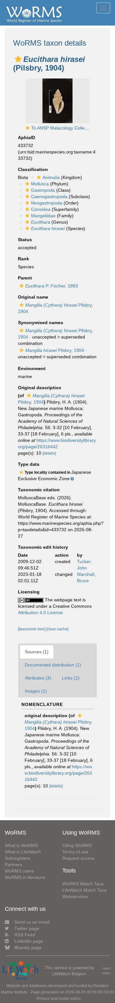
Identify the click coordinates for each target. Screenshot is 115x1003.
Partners (13, 864)
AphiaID (26, 137)
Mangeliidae (43, 215)
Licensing (29, 591)
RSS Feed (24, 934)
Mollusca (40, 183)
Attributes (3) (38, 677)
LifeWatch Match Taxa (84, 890)
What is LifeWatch (23, 851)
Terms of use (75, 851)
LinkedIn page (28, 941)
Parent (25, 277)
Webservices (75, 896)
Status (25, 239)
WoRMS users (19, 870)
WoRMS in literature (25, 877)
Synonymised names (40, 322)
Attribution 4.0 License (40, 612)
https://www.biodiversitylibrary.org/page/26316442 (58, 773)
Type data (28, 464)
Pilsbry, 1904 (54, 350)
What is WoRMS (21, 845)
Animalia (51, 177)
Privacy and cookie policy (59, 998)
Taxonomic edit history (43, 547)
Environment (32, 368)
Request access (78, 858)
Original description (39, 387)
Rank (23, 258)
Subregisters (17, 858)
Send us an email (32, 922)
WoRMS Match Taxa (82, 883)
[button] (18, 59)
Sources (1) (37, 651)
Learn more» (106, 970)
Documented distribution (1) (53, 664)
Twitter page (26, 928)
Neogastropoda (46, 202)
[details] (49, 453)
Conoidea (40, 209)
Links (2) (71, 677)
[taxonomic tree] (32, 629)
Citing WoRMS (77, 845)
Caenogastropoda (49, 196)
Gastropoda (43, 190)
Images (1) (36, 691)
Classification (33, 169)
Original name (33, 297)
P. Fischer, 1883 (51, 285)
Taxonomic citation (39, 489)
